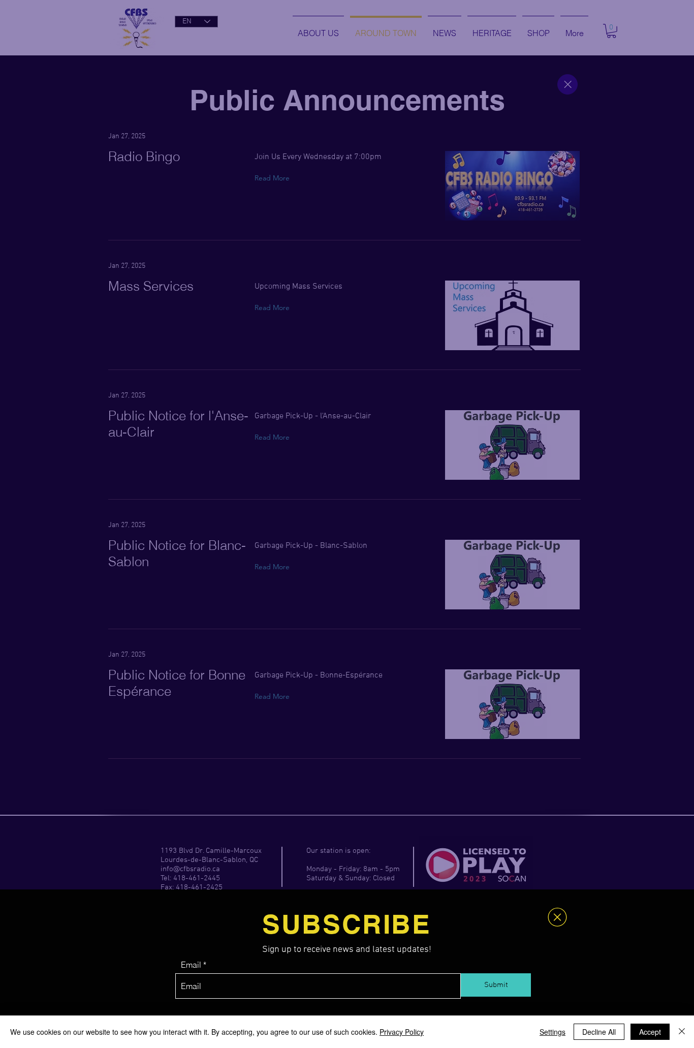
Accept (650, 1032)
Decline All (599, 1032)
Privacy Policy (402, 1032)
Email (191, 965)
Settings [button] (552, 1032)
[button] (557, 917)
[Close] (682, 1032)
